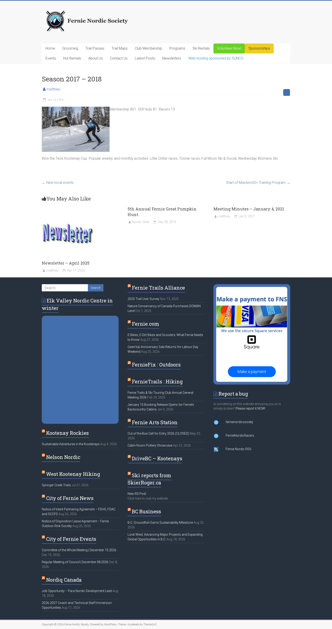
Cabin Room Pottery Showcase (150, 445)
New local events (58, 182)
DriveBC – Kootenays (157, 458)
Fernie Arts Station (155, 422)
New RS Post (137, 493)
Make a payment (251, 371)
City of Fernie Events (71, 539)
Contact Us (119, 58)
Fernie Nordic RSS (238, 449)
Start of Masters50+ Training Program (258, 182)
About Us (95, 58)
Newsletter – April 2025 (65, 263)
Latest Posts (145, 58)
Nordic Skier (140, 222)
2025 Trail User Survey (143, 299)
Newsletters (171, 58)
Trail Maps (120, 48)
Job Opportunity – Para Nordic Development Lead (77, 591)
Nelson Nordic (63, 457)
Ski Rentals (201, 48)
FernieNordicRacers (240, 435)
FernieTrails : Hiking (157, 381)
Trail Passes (94, 48)
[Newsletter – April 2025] (68, 208)
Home (50, 48)
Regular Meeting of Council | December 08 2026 (75, 562)
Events (50, 58)
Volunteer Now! (229, 48)
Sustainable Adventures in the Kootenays (71, 444)
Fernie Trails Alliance (158, 287)
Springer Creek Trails (56, 485)
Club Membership (148, 48)
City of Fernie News (70, 498)
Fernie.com (145, 323)
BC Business (146, 511)
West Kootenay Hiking (73, 474)
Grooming (70, 48)
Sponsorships (259, 48)
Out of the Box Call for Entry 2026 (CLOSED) (158, 433)
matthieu (53, 89)
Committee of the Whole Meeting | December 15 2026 (79, 550)
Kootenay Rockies (67, 433)
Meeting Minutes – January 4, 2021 (248, 209)
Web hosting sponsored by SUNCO (215, 58)
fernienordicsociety (239, 422)
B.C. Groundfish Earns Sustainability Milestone (160, 522)
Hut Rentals (72, 58)
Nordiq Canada (64, 579)
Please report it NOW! (250, 408)
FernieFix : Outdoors (156, 364)
